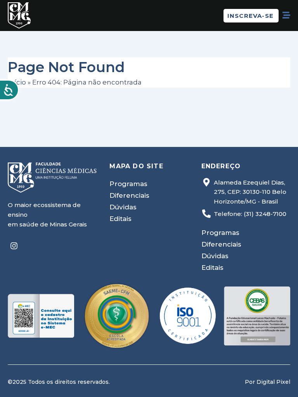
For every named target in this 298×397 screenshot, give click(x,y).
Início (17, 82)
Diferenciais (129, 195)
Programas (128, 184)
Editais (120, 219)
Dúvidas (123, 207)
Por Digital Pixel (267, 381)
